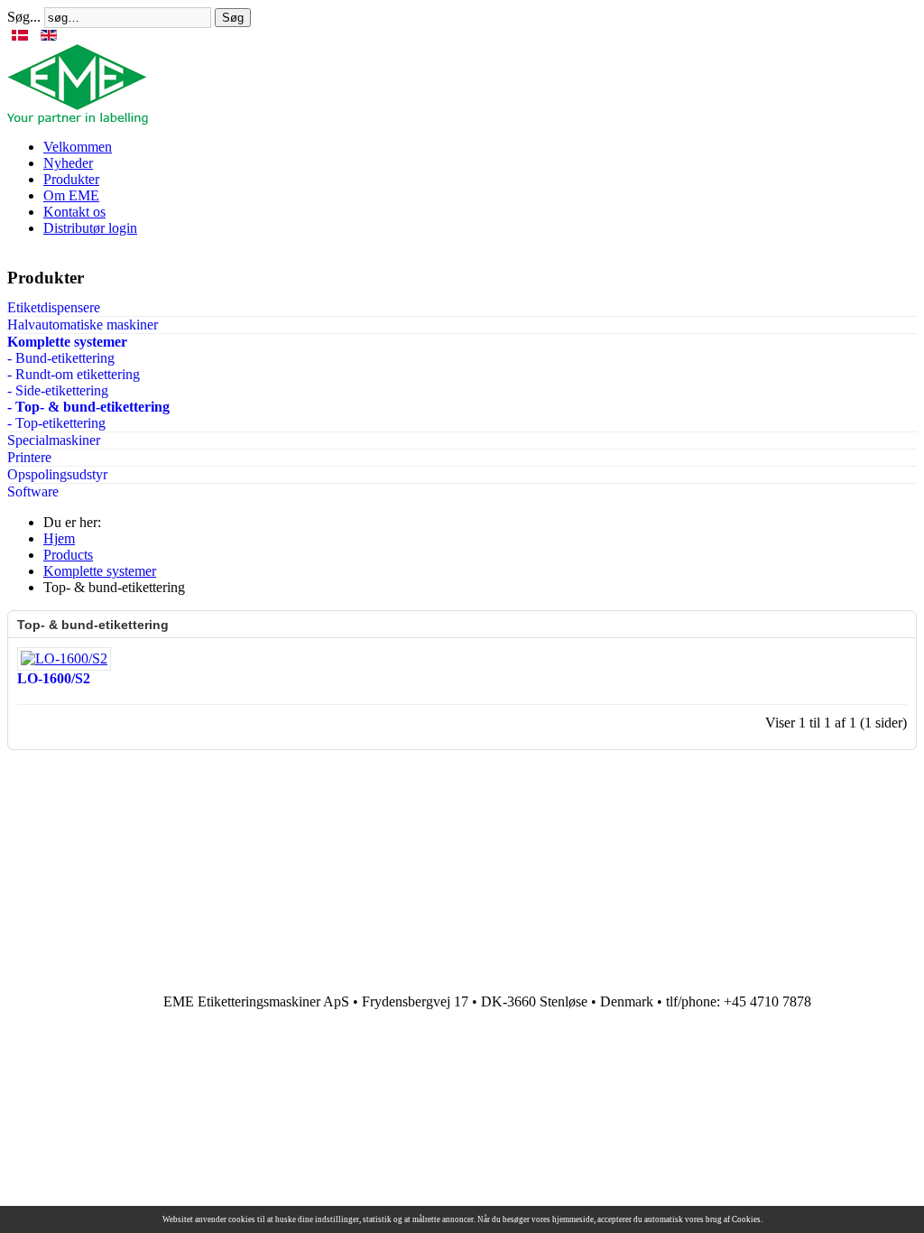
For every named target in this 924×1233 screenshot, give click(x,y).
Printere (29, 457)
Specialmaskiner (53, 440)
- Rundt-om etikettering (73, 374)
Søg (233, 17)
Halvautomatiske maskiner (82, 324)
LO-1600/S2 (53, 678)
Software (33, 491)
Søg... (24, 16)
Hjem (59, 538)
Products (68, 554)
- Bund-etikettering (61, 358)
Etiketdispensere (53, 307)
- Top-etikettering (56, 423)
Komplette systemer (67, 341)
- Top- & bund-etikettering (88, 406)
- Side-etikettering (57, 390)
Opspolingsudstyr (57, 474)
